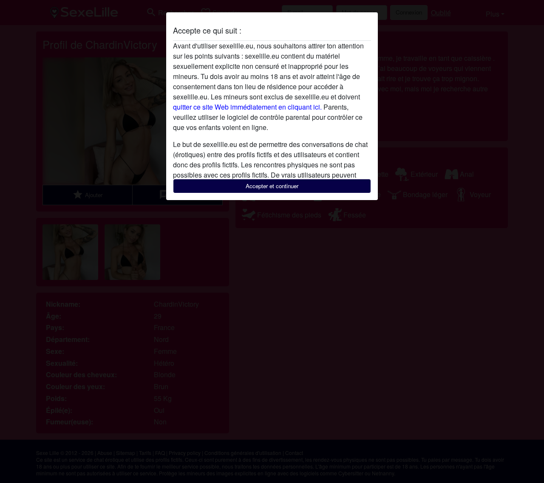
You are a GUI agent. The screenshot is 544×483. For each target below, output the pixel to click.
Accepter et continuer (272, 186)
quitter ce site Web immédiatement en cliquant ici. (247, 107)
